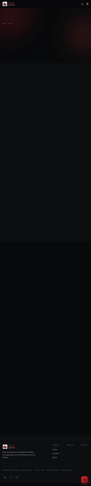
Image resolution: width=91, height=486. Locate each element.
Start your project (45, 416)
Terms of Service (53, 470)
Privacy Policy (39, 470)
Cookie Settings (66, 470)
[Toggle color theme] (82, 4)
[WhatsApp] (84, 479)
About (55, 457)
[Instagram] (5, 477)
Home (4, 23)
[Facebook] (11, 477)
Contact (56, 453)
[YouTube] (16, 477)
